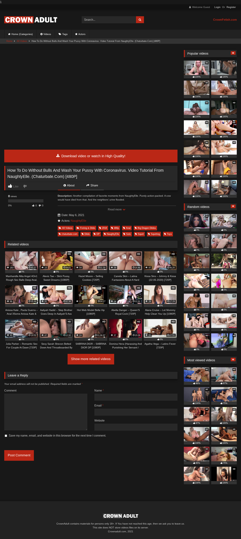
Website (99, 420)
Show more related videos (91, 359)
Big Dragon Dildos (147, 228)
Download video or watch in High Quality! (92, 156)
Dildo (87, 234)
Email (98, 405)
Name (99, 390)
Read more (115, 209)
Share (94, 185)
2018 (104, 228)
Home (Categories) (22, 34)
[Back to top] (230, 529)
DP (98, 234)
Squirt (141, 234)
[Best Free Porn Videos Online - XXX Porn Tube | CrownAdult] (30, 20)
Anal (128, 228)
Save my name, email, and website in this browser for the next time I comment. (57, 435)
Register (231, 7)
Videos (47, 34)
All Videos (22, 41)
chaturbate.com (69, 234)
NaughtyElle (78, 220)
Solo (128, 234)
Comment (10, 390)
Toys (169, 234)
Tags (65, 34)
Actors (81, 34)
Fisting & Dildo (87, 228)
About (70, 185)
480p (116, 228)
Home (9, 41)
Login (217, 7)
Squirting (155, 234)
